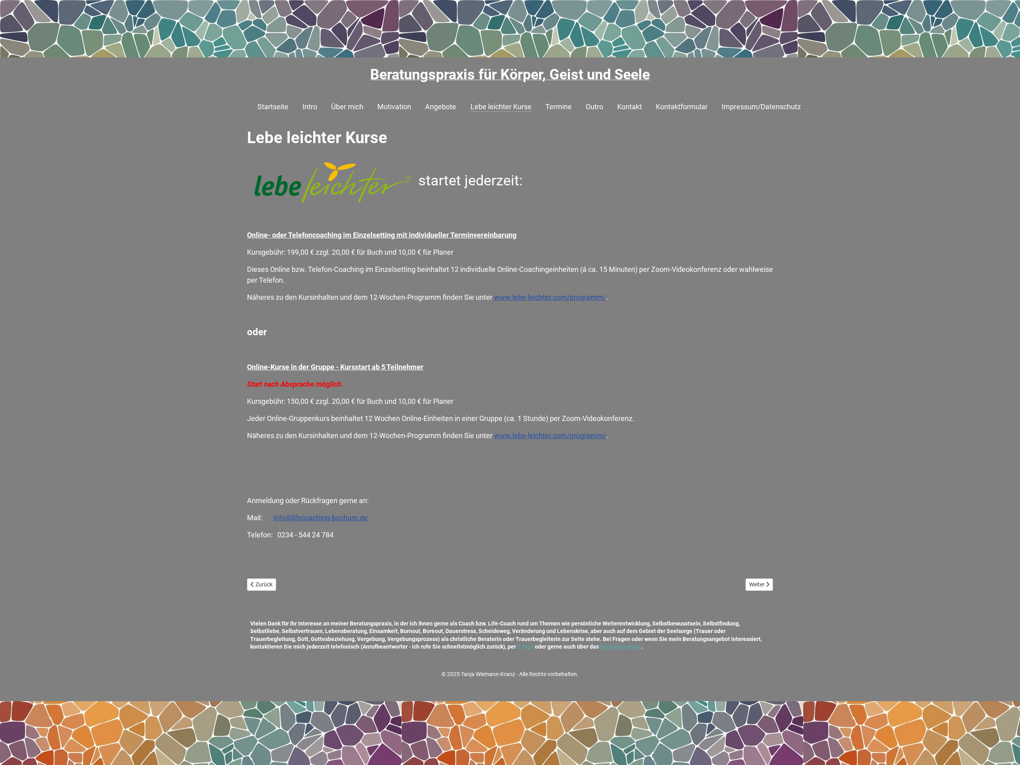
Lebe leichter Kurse (501, 107)
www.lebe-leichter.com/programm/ (550, 297)
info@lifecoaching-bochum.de (320, 517)
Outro (594, 107)
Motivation (394, 107)
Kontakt (629, 107)
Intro (309, 107)
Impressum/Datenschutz (761, 107)
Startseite (272, 107)
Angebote (440, 107)
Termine (558, 107)
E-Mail (525, 646)
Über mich (347, 107)
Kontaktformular (682, 107)
